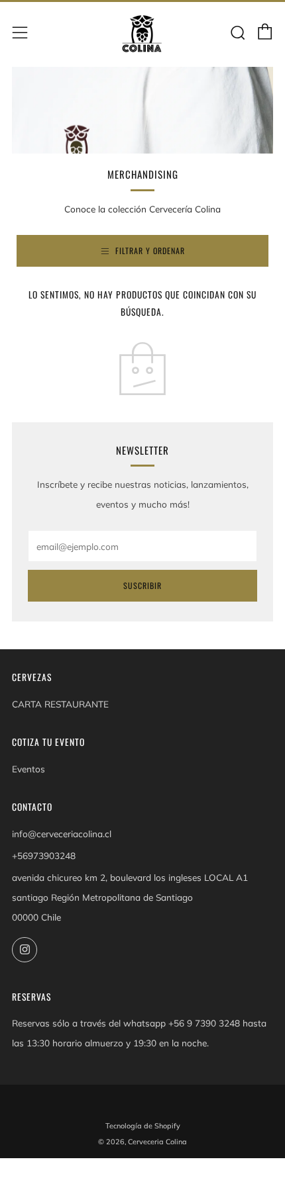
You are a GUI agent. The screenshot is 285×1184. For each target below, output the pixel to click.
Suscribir (142, 585)
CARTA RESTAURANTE (60, 703)
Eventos (28, 768)
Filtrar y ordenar (150, 250)
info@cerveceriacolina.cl (61, 833)
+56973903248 (44, 855)
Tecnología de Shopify (142, 1125)
